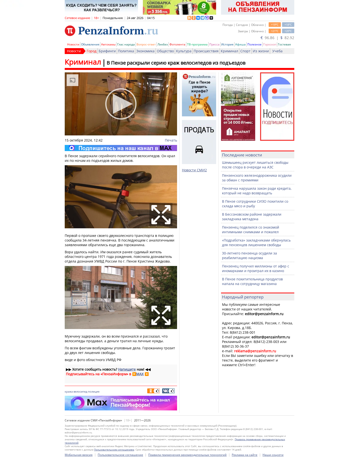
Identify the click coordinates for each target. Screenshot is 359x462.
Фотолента (177, 44)
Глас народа (126, 44)
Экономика (145, 51)
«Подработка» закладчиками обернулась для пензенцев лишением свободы (256, 242)
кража (69, 391)
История (227, 44)
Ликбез (163, 44)
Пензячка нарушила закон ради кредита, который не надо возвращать (257, 190)
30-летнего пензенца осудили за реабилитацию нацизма (249, 255)
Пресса (214, 44)
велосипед (80, 391)
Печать (171, 140)
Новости (73, 44)
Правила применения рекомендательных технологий (187, 455)
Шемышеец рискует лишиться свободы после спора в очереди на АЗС (255, 164)
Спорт (245, 51)
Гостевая (284, 44)
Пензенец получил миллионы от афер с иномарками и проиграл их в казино (255, 268)
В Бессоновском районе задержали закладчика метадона (251, 216)
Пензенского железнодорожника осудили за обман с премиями (257, 177)
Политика (126, 51)
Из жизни (261, 51)
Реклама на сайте (244, 455)
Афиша (240, 44)
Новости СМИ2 (194, 170)
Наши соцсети (273, 455)
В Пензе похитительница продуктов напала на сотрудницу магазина (252, 281)
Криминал (229, 51)
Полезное (254, 44)
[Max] (121, 148)
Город (91, 51)
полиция (93, 391)
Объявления (90, 44)
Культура (183, 51)
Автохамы (108, 44)
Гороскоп (269, 44)
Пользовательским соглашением (114, 449)
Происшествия (206, 51)
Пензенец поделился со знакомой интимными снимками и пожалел (250, 229)
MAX (140, 374)
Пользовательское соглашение (120, 455)
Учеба (277, 51)
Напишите (127, 369)
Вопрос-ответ (146, 44)
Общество (165, 51)
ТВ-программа (197, 44)
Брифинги (107, 51)
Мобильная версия (79, 455)
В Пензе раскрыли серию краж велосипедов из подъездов (176, 62)
